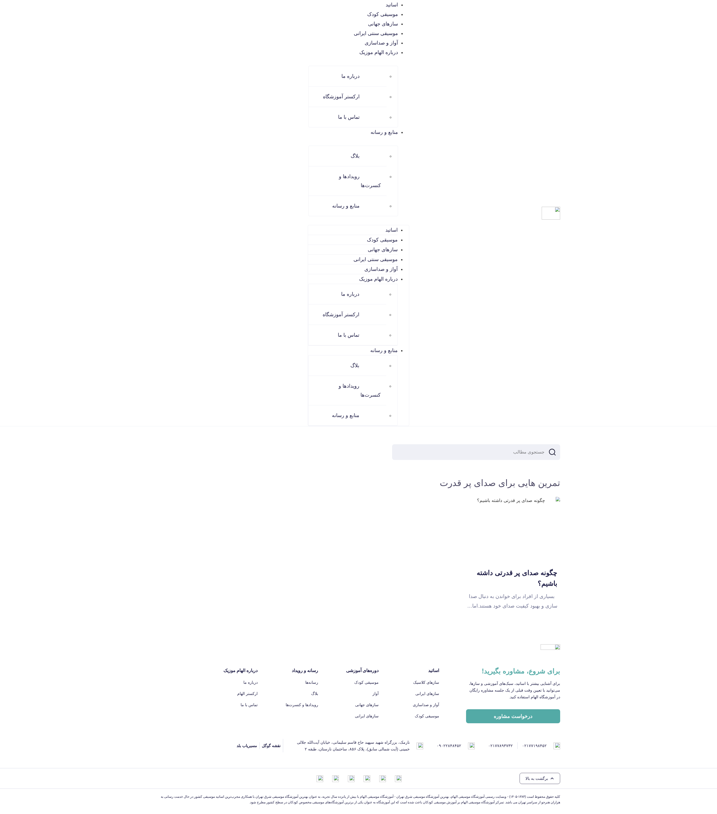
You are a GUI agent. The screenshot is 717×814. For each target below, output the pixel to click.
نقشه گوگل (271, 745)
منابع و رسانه (346, 206)
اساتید (392, 5)
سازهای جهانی (383, 24)
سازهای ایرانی (427, 693)
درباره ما (350, 76)
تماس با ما (349, 117)
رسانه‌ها (311, 682)
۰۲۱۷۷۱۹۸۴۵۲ (534, 745)
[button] (540, 778)
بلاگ (355, 156)
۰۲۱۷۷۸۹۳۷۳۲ (500, 745)
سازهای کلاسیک (426, 682)
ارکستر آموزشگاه (341, 96)
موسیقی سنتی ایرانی (376, 33)
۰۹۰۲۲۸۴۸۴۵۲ (449, 745)
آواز (376, 693)
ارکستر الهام (247, 693)
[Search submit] (552, 452)
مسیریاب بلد (247, 745)
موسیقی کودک (382, 14)
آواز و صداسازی (381, 43)
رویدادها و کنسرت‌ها (360, 181)
